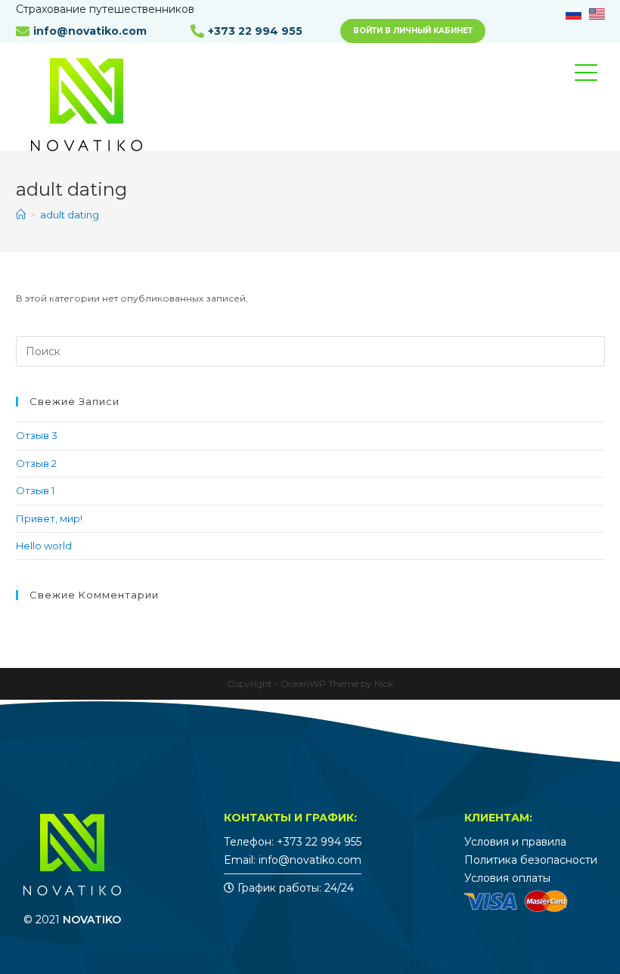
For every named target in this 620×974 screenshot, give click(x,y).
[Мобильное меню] (597, 86)
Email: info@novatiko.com (292, 860)
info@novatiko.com (90, 31)
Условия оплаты (507, 878)
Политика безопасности (530, 860)
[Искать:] (310, 351)
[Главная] (21, 215)
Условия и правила (515, 842)
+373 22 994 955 (255, 31)
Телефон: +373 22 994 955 (292, 842)
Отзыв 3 (36, 435)
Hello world (44, 546)
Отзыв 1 (35, 490)
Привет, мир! (49, 518)
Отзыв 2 (36, 463)
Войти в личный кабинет (413, 31)
